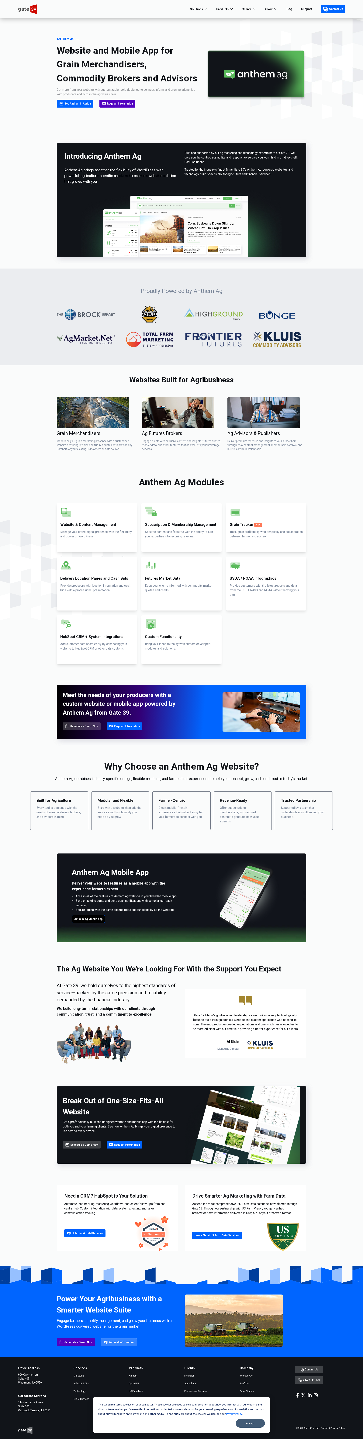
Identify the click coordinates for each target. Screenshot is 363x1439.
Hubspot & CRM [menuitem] (81, 1383)
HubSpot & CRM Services (87, 1233)
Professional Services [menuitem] (195, 1391)
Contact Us (336, 8)
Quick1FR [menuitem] (134, 1383)
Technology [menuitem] (80, 1391)
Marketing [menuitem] (79, 1375)
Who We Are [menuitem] (246, 1375)
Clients (246, 9)
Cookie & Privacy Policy (333, 1428)
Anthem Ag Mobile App (88, 919)
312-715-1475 (311, 1379)
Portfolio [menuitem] (244, 1383)
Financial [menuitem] (189, 1375)
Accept (250, 1423)
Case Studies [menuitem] (247, 1391)
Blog (289, 9)
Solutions (196, 9)
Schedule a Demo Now (84, 726)
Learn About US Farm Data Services (217, 1235)
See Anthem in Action (77, 103)
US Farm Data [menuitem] (136, 1391)
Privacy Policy (234, 1413)
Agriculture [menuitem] (190, 1383)
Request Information (120, 103)
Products (222, 9)
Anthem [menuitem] (133, 1375)
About (268, 9)
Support (306, 9)
